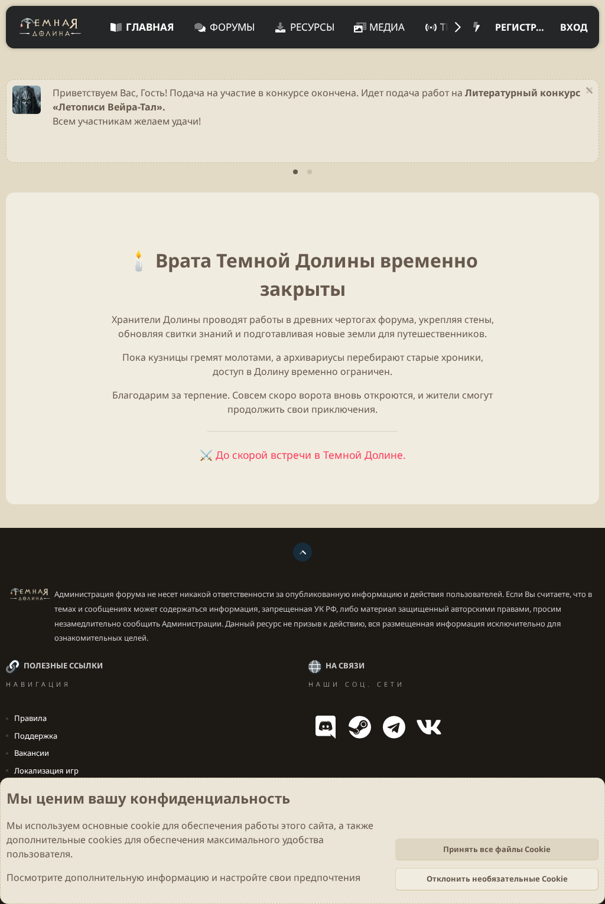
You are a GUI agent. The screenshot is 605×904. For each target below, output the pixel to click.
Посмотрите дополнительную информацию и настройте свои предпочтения (183, 877)
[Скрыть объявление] (588, 92)
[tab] (295, 172)
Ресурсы (312, 27)
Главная (150, 27)
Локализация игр (46, 770)
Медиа (387, 27)
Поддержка (35, 735)
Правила (30, 718)
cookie (145, 825)
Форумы (232, 27)
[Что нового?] (476, 27)
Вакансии (31, 753)
